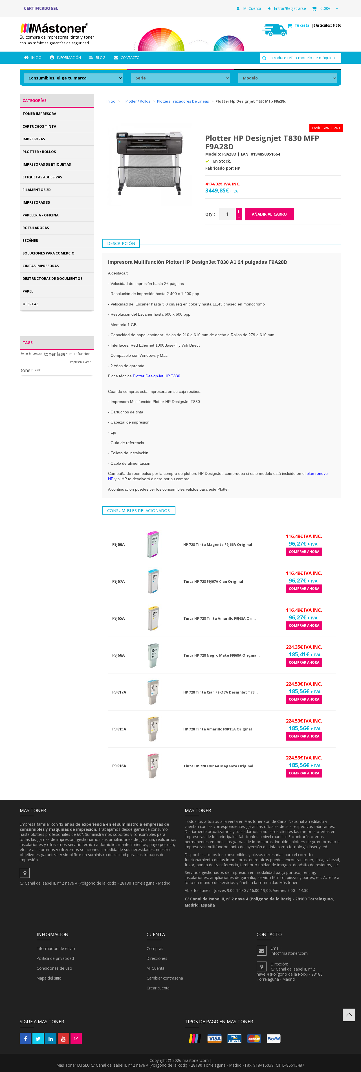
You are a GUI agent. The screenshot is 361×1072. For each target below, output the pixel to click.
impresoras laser (80, 362)
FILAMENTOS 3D (37, 189)
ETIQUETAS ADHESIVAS (42, 177)
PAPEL (28, 291)
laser (37, 370)
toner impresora (31, 353)
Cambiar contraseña (165, 978)
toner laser (55, 354)
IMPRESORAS (34, 139)
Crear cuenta (158, 988)
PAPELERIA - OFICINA (40, 215)
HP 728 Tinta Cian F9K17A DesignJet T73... (220, 692)
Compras (155, 948)
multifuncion (80, 353)
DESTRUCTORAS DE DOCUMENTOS (52, 278)
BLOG (100, 57)
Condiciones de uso (54, 968)
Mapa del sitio (49, 978)
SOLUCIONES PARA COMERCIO (48, 253)
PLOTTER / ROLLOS (39, 151)
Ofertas (30, 304)
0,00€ (325, 8)
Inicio (36, 57)
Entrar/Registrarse (290, 8)
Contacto (130, 57)
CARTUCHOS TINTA (39, 126)
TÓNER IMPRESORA (39, 113)
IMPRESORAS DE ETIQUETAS (47, 164)
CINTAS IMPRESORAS (41, 265)
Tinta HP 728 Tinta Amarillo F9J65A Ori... (219, 618)
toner (26, 370)
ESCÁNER (30, 240)
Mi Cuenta (251, 8)
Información (69, 57)
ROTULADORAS (36, 227)
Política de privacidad (55, 958)
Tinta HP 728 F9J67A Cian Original (213, 581)
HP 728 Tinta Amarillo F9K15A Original (217, 729)
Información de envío (56, 948)
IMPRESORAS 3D (36, 202)
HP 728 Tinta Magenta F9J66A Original (217, 544)
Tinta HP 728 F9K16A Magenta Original (218, 766)
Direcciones (157, 958)
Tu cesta (302, 25)
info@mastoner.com (289, 953)
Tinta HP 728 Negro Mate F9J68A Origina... (221, 655)
